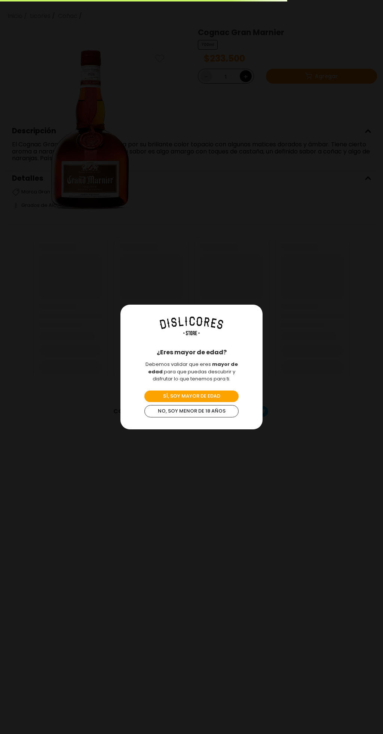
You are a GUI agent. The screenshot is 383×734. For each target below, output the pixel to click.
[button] (330, 722)
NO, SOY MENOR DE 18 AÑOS (192, 410)
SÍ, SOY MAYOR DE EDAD (191, 395)
